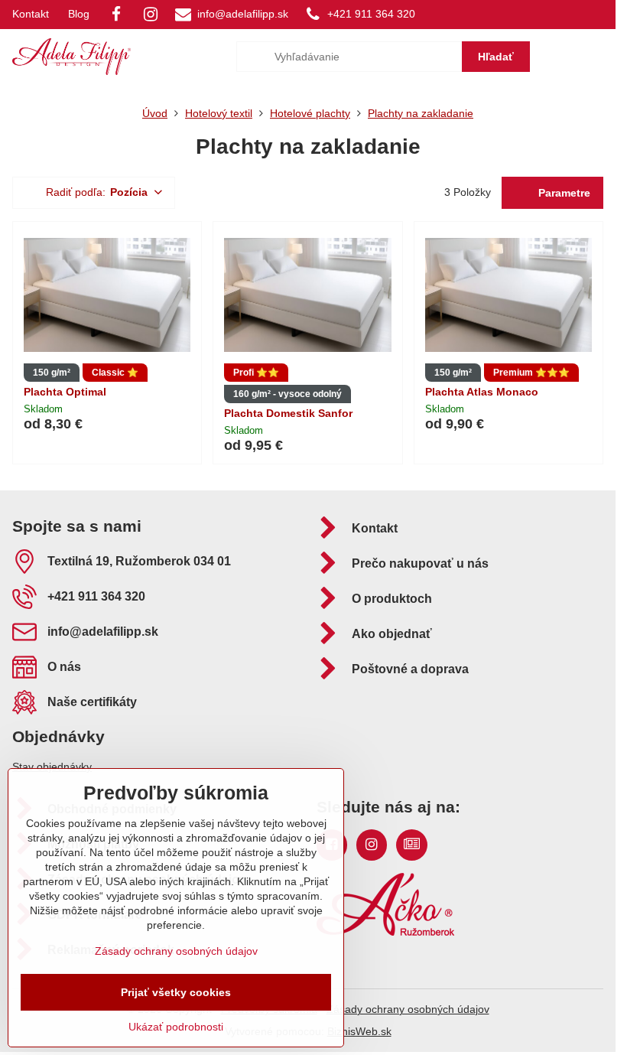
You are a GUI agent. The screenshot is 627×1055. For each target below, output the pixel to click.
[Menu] (597, 56)
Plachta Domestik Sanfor (288, 413)
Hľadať (496, 56)
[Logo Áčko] (385, 932)
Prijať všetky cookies (176, 992)
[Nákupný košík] (560, 56)
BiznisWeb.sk (359, 1031)
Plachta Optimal (65, 392)
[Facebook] (116, 14)
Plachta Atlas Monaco (481, 392)
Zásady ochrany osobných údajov (407, 1009)
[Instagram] (150, 14)
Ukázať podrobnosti (175, 1027)
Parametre (562, 193)
